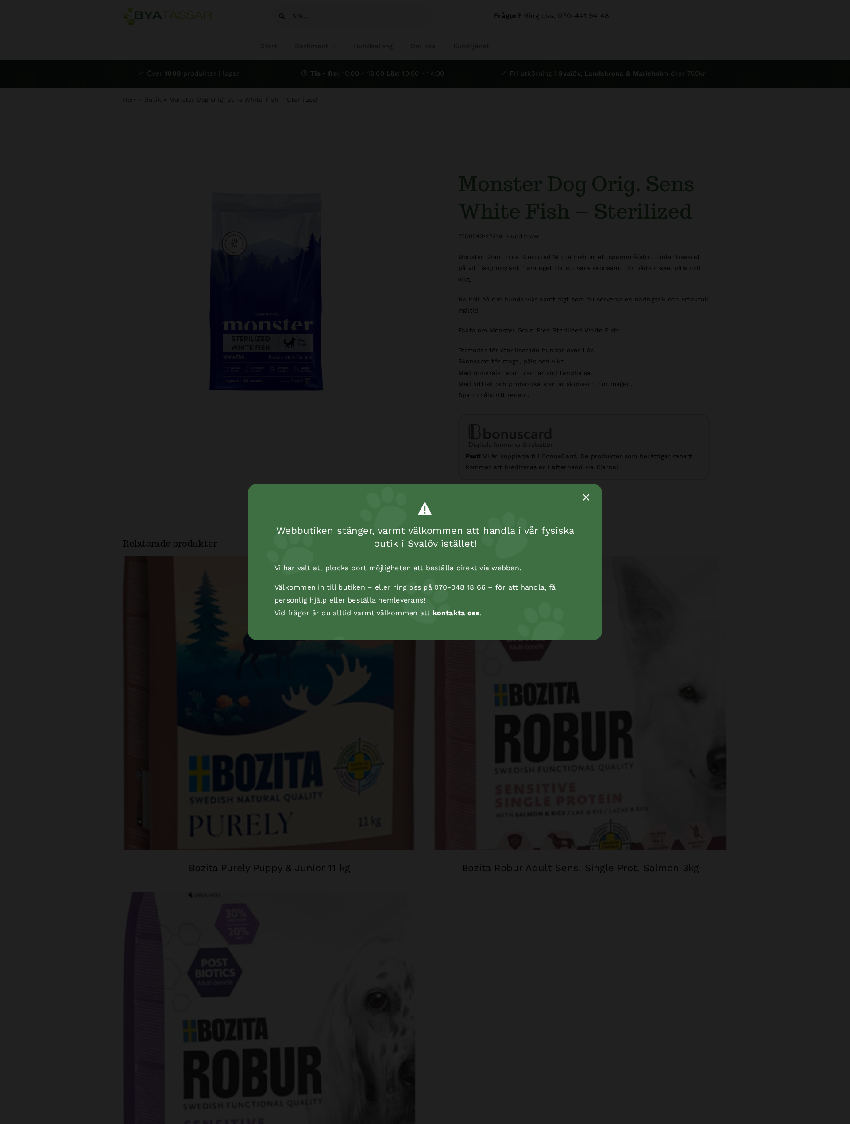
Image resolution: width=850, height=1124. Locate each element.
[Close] (586, 497)
